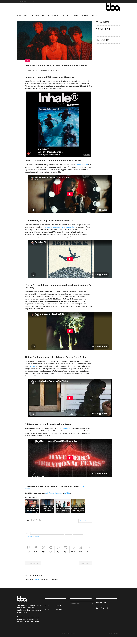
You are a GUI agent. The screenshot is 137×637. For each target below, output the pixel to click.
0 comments (55, 70)
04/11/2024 (30, 70)
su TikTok (67, 493)
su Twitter (48, 493)
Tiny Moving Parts (33, 536)
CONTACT (117, 633)
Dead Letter (66, 428)
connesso (36, 579)
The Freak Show (82, 165)
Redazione (43, 70)
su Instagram (57, 493)
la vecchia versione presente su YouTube (59, 227)
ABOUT (111, 633)
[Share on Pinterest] (40, 520)
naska (69, 533)
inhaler (46, 533)
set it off (78, 533)
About (47, 609)
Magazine (58, 609)
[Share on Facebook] (31, 520)
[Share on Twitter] (34, 520)
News (47, 606)
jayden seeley (57, 533)
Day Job (33, 366)
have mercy (36, 533)
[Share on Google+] (37, 520)
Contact (58, 606)
